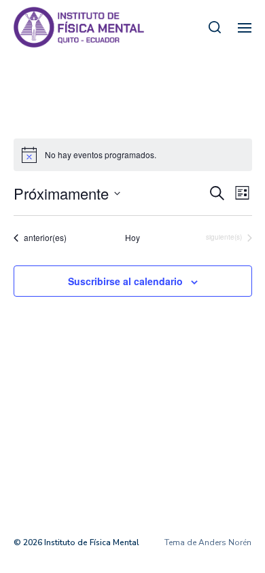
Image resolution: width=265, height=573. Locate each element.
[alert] (133, 154)
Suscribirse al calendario (125, 281)
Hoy (132, 237)
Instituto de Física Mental (91, 542)
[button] (215, 27)
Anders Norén (224, 542)
